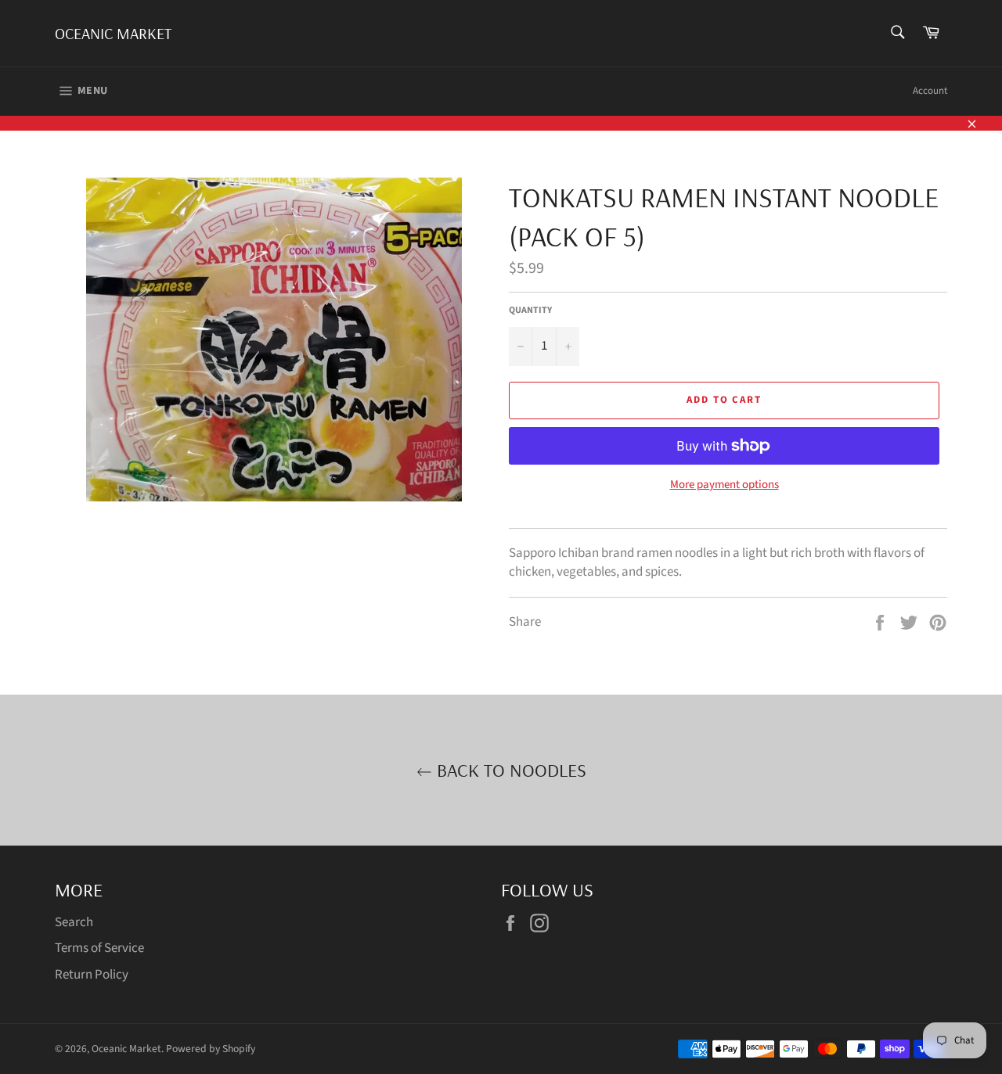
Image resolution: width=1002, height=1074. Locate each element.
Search (74, 922)
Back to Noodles (509, 769)
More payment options (724, 485)
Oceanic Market (113, 33)
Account (930, 91)
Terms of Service (99, 948)
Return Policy (91, 974)
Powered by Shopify (210, 1048)
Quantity (530, 310)
